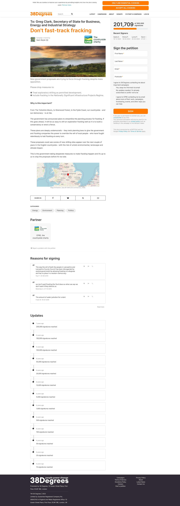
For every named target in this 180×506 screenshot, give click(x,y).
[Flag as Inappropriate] (88, 266)
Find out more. (66, 5)
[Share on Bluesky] (68, 198)
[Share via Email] (98, 198)
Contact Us (141, 484)
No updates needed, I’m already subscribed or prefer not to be (127, 91)
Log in (146, 14)
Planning (60, 210)
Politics (71, 210)
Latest (92, 14)
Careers (120, 484)
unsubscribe (117, 117)
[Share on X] (83, 198)
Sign (130, 111)
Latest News (141, 482)
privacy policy (135, 121)
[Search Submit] (72, 14)
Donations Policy (120, 482)
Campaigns (102, 14)
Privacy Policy (123, 131)
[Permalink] (92, 266)
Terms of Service (136, 131)
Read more (100, 307)
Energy (35, 210)
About (111, 14)
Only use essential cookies (125, 3)
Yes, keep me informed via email (128, 88)
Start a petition (120, 486)
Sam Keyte (41, 40)
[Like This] (84, 266)
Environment (47, 210)
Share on (37, 198)
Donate (120, 14)
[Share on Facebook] (52, 198)
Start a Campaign (134, 14)
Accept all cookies (125, 8)
